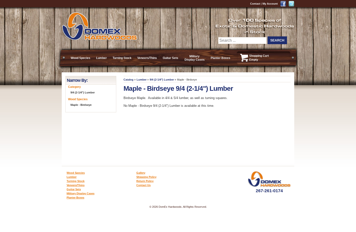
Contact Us (143, 185)
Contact (255, 3)
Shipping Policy (146, 176)
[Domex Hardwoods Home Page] (99, 39)
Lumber (101, 58)
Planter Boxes (220, 58)
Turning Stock (122, 58)
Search (277, 40)
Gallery (140, 172)
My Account (270, 3)
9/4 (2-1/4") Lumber (162, 79)
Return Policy (145, 181)
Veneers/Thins (147, 58)
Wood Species (80, 58)
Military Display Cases (195, 58)
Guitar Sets (170, 58)
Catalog (128, 79)
